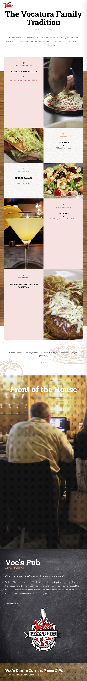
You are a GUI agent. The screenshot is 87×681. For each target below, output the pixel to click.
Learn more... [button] (12, 603)
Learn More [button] (43, 481)
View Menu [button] (44, 436)
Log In (38, 675)
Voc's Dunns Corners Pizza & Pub (35, 670)
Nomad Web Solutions (24, 675)
